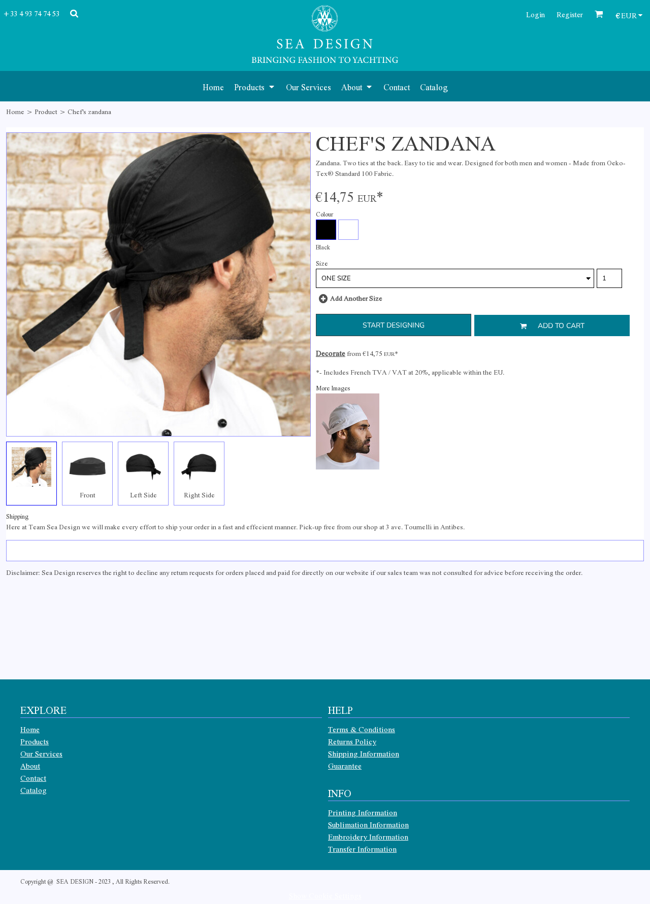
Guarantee (345, 766)
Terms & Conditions (361, 729)
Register (570, 14)
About (30, 766)
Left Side (143, 494)
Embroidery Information (368, 836)
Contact (33, 778)
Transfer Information (362, 849)
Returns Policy (352, 741)
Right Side (199, 494)
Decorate (330, 353)
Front (87, 494)
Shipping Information (363, 753)
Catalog (33, 790)
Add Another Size (356, 298)
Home (15, 111)
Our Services (41, 753)
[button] (255, 86)
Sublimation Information (368, 824)
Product (46, 111)
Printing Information (362, 812)
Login (535, 14)
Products (34, 741)
